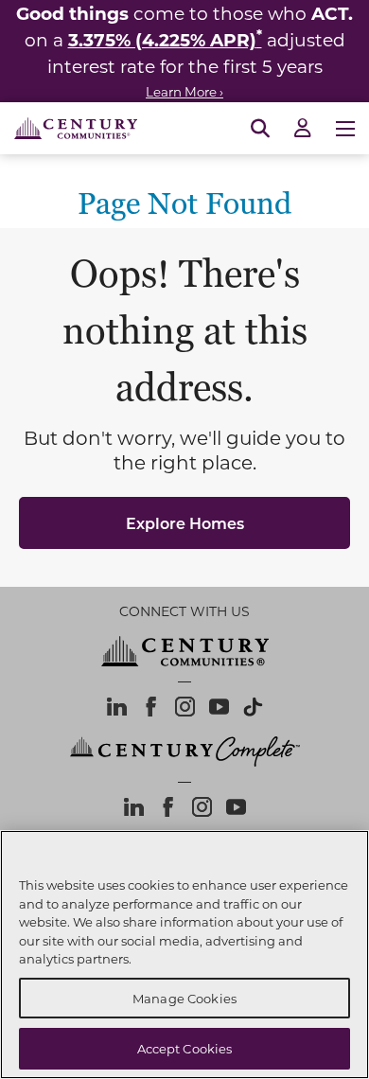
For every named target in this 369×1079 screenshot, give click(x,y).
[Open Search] (260, 128)
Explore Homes (185, 523)
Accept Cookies (185, 1048)
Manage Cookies (184, 998)
